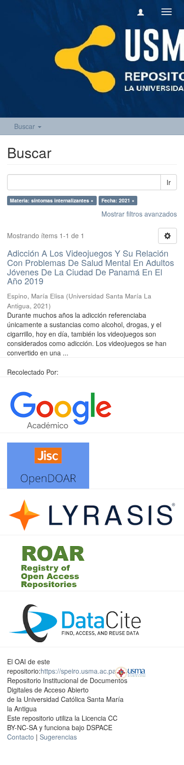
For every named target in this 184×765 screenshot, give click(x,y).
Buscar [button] (25, 126)
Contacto (20, 736)
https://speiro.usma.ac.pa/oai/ (85, 671)
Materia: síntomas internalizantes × (51, 200)
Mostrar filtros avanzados (139, 213)
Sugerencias (58, 736)
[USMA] (130, 671)
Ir (169, 182)
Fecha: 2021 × (117, 200)
